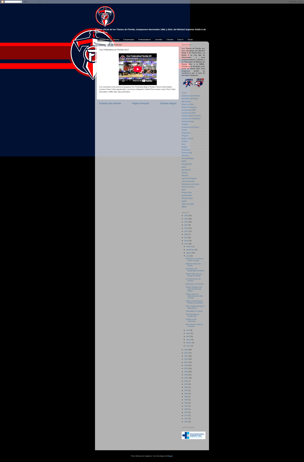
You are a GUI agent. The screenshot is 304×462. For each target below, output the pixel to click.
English (184, 147)
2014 (186, 356)
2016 (186, 350)
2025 (186, 219)
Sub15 (184, 201)
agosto (189, 253)
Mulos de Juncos (188, 187)
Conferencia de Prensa (190, 127)
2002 (186, 393)
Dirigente (185, 136)
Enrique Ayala (187, 153)
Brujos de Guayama (189, 107)
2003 (186, 390)
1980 (186, 409)
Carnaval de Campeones (191, 118)
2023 (186, 225)
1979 (186, 412)
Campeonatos (128, 40)
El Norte (185, 141)
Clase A (180, 40)
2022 (186, 228)
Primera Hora (187, 192)
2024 (186, 222)
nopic (184, 190)
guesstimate (186, 170)
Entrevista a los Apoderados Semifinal (195, 270)
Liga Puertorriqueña (189, 178)
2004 (186, 387)
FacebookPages (188, 158)
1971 (186, 418)
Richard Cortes (187, 198)
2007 (186, 378)
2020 (186, 234)
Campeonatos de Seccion (191, 116)
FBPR (184, 161)
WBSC (184, 207)
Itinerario (185, 175)
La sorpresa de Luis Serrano (193, 280)
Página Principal (140, 103)
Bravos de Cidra (188, 104)
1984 (186, 400)
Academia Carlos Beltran (191, 96)
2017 (186, 244)
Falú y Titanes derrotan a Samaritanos (195, 307)
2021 (186, 231)
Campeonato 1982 (189, 110)
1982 (186, 403)
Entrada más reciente (110, 103)
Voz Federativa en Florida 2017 (192, 315)
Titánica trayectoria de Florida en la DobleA (194, 302)
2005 (186, 384)
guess (184, 167)
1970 (186, 422)
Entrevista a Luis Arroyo (195, 284)
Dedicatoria (186, 133)
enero (188, 346)
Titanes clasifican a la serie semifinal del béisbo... (194, 289)
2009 (186, 372)
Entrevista (185, 155)
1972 (186, 415)
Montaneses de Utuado (190, 184)
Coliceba (169, 40)
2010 (186, 368)
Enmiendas (186, 150)
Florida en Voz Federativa (191, 320)
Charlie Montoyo (188, 121)
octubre (189, 246)
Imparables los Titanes (194, 311)
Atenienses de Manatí (190, 99)
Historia (116, 40)
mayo (188, 333)
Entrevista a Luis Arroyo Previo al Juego (195, 259)
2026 (186, 215)
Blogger (170, 456)
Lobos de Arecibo (188, 181)
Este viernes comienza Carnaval (194, 325)
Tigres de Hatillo (188, 204)
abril (188, 336)
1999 (186, 397)
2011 (186, 365)
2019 (186, 237)
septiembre (190, 250)
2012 (186, 362)
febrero (189, 343)
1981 (186, 406)
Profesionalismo (144, 40)
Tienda (190, 40)
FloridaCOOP (187, 164)
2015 (186, 353)
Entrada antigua (168, 103)
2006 (186, 381)
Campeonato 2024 (189, 113)
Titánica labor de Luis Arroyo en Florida (194, 275)
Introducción (104, 40)
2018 (186, 241)
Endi (183, 144)
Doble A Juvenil (187, 138)
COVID (184, 130)
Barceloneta (186, 101)
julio (188, 256)
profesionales (187, 195)
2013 (186, 359)
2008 (186, 375)
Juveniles (158, 40)
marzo (188, 339)
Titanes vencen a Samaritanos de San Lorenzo (194, 296)
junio (188, 330)
